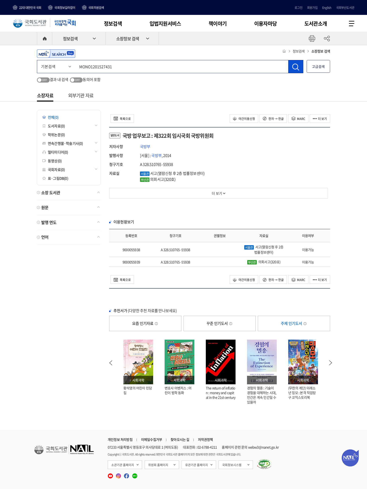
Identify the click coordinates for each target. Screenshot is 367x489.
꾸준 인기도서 (217, 323)
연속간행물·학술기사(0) (65, 143)
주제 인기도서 (292, 323)
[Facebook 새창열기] (127, 474)
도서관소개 (315, 23)
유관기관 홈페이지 (196, 465)
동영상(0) (55, 160)
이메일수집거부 (151, 439)
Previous (110, 362)
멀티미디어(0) (58, 152)
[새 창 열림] (264, 464)
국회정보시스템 (231, 465)
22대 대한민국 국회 (30, 7)
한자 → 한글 (276, 118)
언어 (44, 237)
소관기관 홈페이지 (122, 465)
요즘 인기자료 (143, 323)
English (326, 7)
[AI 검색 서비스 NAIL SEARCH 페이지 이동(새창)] (56, 53)
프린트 (312, 38)
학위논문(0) (56, 134)
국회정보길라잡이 (64, 7)
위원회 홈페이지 (158, 465)
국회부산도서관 (345, 7)
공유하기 (327, 38)
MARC (301, 118)
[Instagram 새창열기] (119, 474)
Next (330, 362)
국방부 (145, 146)
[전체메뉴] (351, 23)
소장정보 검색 (127, 39)
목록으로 (125, 118)
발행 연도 (48, 222)
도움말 (156, 324)
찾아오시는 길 (180, 439)
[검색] (295, 66)
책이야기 (218, 23)
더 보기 (322, 118)
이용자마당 (265, 23)
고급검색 (318, 66)
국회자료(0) (56, 169)
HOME (44, 38)
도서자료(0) (56, 126)
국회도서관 (30, 22)
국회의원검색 (96, 7)
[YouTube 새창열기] (111, 474)
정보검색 (113, 23)
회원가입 (312, 7)
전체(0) (53, 117)
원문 (44, 207)
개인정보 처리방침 (120, 439)
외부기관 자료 (80, 95)
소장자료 (45, 95)
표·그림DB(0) (58, 178)
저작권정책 (205, 439)
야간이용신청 (246, 118)
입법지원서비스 (165, 23)
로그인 (298, 7)
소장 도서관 (50, 193)
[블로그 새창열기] (134, 474)
